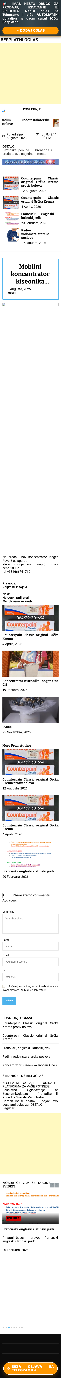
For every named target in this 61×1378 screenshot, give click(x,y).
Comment (8, 911)
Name (5, 939)
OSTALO (8, 146)
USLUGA (13, 1218)
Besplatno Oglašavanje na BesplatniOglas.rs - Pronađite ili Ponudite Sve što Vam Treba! (30, 1093)
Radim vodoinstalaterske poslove (35, 234)
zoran (11, 292)
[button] (52, 1185)
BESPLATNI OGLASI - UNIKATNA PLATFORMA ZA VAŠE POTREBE (30, 1084)
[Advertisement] (30, 73)
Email (5, 955)
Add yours (9, 900)
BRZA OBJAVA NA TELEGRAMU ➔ (33, 1368)
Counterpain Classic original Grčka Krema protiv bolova (40, 182)
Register (8, 1108)
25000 (7, 727)
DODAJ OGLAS (32, 30)
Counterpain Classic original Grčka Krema (40, 199)
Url (4, 970)
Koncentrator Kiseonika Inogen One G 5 (30, 682)
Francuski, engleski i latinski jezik (40, 216)
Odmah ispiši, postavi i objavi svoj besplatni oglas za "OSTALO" (30, 1103)
